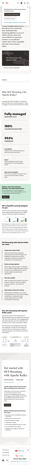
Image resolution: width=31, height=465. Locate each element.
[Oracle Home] (7, 3)
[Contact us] (28, 3)
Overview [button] (4, 79)
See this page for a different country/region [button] (15, 22)
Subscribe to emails (6, 455)
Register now (6, 197)
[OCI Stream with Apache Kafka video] (15, 58)
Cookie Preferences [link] (6, 452)
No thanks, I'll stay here (10, 18)
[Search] (18, 3)
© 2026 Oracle (5, 450)
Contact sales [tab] (19, 380)
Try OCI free (7, 405)
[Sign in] (25, 3)
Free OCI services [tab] (8, 380)
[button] (3, 3)
